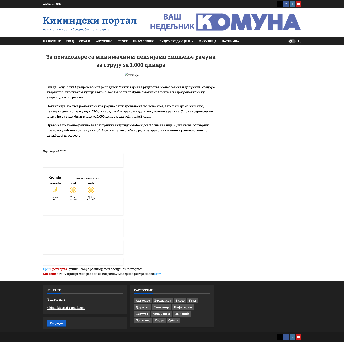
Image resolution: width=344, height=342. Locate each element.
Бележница (162, 300)
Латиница (230, 41)
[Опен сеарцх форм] (299, 41)
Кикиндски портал (90, 20)
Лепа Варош (161, 313)
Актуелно (104, 41)
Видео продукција (175, 41)
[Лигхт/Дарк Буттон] (292, 41)
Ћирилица (208, 41)
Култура (142, 313)
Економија (161, 307)
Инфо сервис (143, 41)
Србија (85, 41)
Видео (180, 300)
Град (70, 41)
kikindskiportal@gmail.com (66, 307)
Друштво (142, 307)
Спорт (123, 41)
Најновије (52, 41)
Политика (143, 320)
